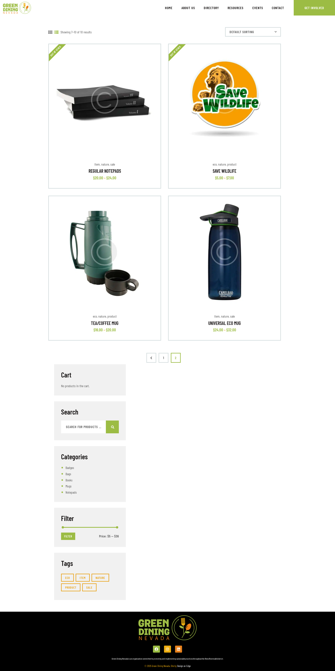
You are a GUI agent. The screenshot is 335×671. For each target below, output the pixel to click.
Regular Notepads (105, 171)
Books (69, 480)
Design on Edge (184, 666)
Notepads (71, 492)
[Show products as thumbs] (50, 32)
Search (112, 427)
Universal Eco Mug (224, 323)
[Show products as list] (56, 32)
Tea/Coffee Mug (104, 323)
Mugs (69, 486)
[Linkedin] (178, 649)
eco (215, 164)
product (232, 164)
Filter (68, 536)
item (97, 164)
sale (112, 164)
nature (105, 164)
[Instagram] (167, 649)
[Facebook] (156, 649)
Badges (70, 467)
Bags (68, 474)
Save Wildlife (224, 171)
